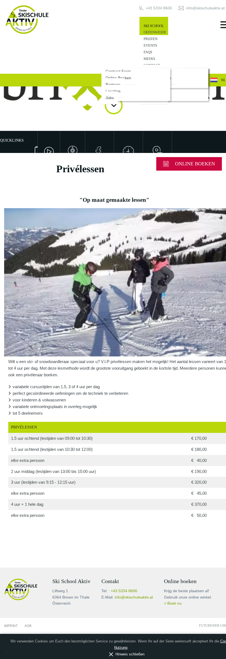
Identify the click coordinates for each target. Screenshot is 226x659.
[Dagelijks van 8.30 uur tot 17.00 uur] (128, 151)
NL (223, 80)
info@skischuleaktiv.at (134, 597)
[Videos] (48, 151)
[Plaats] (157, 151)
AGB (28, 626)
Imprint (11, 626)
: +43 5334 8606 (123, 591)
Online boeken (195, 163)
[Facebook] (99, 151)
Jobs (110, 98)
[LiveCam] (72, 151)
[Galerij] (31, 150)
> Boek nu (173, 603)
